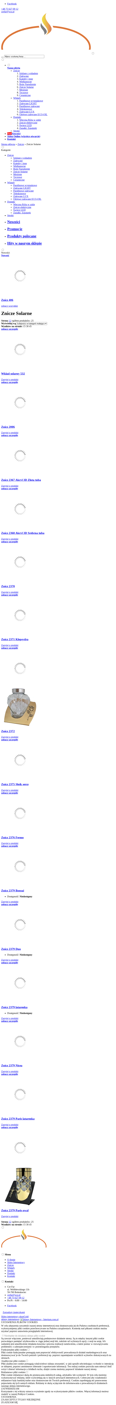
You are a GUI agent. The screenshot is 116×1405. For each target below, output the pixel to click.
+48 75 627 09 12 (9, 9)
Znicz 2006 (8, 426)
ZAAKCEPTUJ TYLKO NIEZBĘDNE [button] (20, 1399)
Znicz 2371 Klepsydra (14, 639)
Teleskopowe (25, 109)
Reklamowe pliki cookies (13, 1372)
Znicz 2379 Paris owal (15, 1210)
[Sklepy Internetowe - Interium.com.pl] (39, 1319)
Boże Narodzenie (27, 84)
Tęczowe (23, 92)
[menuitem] (61, 98)
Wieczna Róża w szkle (30, 120)
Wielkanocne (25, 81)
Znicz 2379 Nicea (11, 1065)
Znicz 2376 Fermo (12, 837)
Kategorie (6, 150)
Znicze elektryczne (28, 122)
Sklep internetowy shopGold (15, 1316)
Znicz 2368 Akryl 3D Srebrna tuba (22, 533)
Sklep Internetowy (16, 1262)
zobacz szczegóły (9, 329)
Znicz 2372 (8, 731)
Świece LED (25, 125)
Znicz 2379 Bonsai (12, 890)
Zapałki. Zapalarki (28, 128)
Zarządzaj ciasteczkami (14, 1312)
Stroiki (16, 131)
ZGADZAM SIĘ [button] (9, 1402)
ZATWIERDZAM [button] (10, 1388)
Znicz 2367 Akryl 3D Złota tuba (21, 480)
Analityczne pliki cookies (13, 1361)
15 (24, 326)
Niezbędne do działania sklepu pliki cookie (24, 1335)
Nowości (13, 222)
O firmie (11, 1259)
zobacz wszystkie (9, 306)
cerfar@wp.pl (7, 11)
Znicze (16, 70)
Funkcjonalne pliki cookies (14, 1349)
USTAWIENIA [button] (8, 1397)
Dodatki (17, 117)
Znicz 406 (7, 300)
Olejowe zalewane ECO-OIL (33, 114)
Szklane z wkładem (28, 73)
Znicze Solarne (26, 87)
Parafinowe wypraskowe (31, 100)
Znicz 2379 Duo (11, 949)
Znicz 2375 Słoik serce (15, 784)
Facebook (12, 3)
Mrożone (23, 90)
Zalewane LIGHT (28, 103)
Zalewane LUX (26, 111)
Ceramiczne (25, 95)
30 (27, 326)
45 (30, 326)
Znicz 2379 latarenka (14, 1007)
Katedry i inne (26, 79)
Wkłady (17, 98)
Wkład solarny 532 (13, 373)
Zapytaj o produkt (9, 379)
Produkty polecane (21, 236)
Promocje (14, 229)
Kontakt (11, 1276)
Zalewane (24, 76)
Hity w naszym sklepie (24, 243)
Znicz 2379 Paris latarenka (18, 1118)
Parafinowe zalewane (29, 106)
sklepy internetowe (10, 1319)
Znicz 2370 (8, 586)
